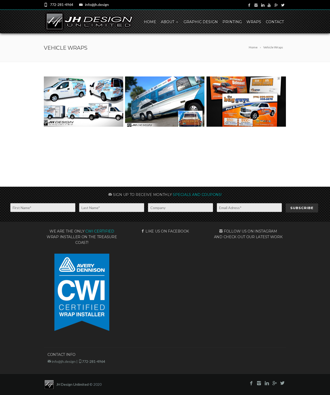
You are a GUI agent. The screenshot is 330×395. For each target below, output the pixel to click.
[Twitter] (282, 5)
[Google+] (276, 5)
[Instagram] (256, 5)
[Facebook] (249, 5)
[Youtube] (269, 5)
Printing (232, 22)
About (167, 22)
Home (150, 22)
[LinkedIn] (262, 5)
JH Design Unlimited (72, 384)
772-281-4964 (61, 4)
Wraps (253, 22)
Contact (275, 22)
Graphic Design (201, 22)
